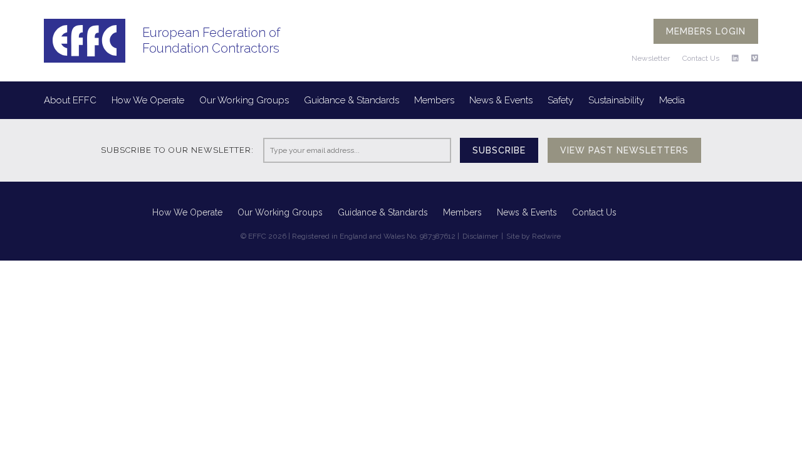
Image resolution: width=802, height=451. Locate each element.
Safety (560, 100)
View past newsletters (624, 150)
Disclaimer (480, 236)
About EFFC (70, 100)
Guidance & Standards (351, 100)
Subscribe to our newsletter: (177, 150)
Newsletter (651, 58)
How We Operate (148, 100)
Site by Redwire (533, 236)
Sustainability (616, 100)
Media (672, 100)
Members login (706, 31)
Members (434, 100)
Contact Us (700, 58)
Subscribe (499, 150)
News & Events (501, 100)
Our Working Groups (244, 100)
